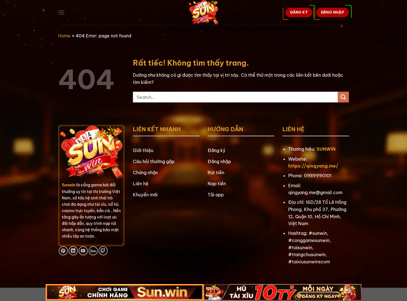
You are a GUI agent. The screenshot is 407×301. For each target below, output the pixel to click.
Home (64, 35)
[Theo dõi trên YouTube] (83, 250)
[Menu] (61, 12)
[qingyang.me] (203, 12)
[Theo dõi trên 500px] (93, 250)
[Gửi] (343, 97)
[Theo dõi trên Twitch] (103, 250)
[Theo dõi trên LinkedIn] (73, 250)
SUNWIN (326, 149)
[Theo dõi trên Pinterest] (63, 250)
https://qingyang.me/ (313, 166)
